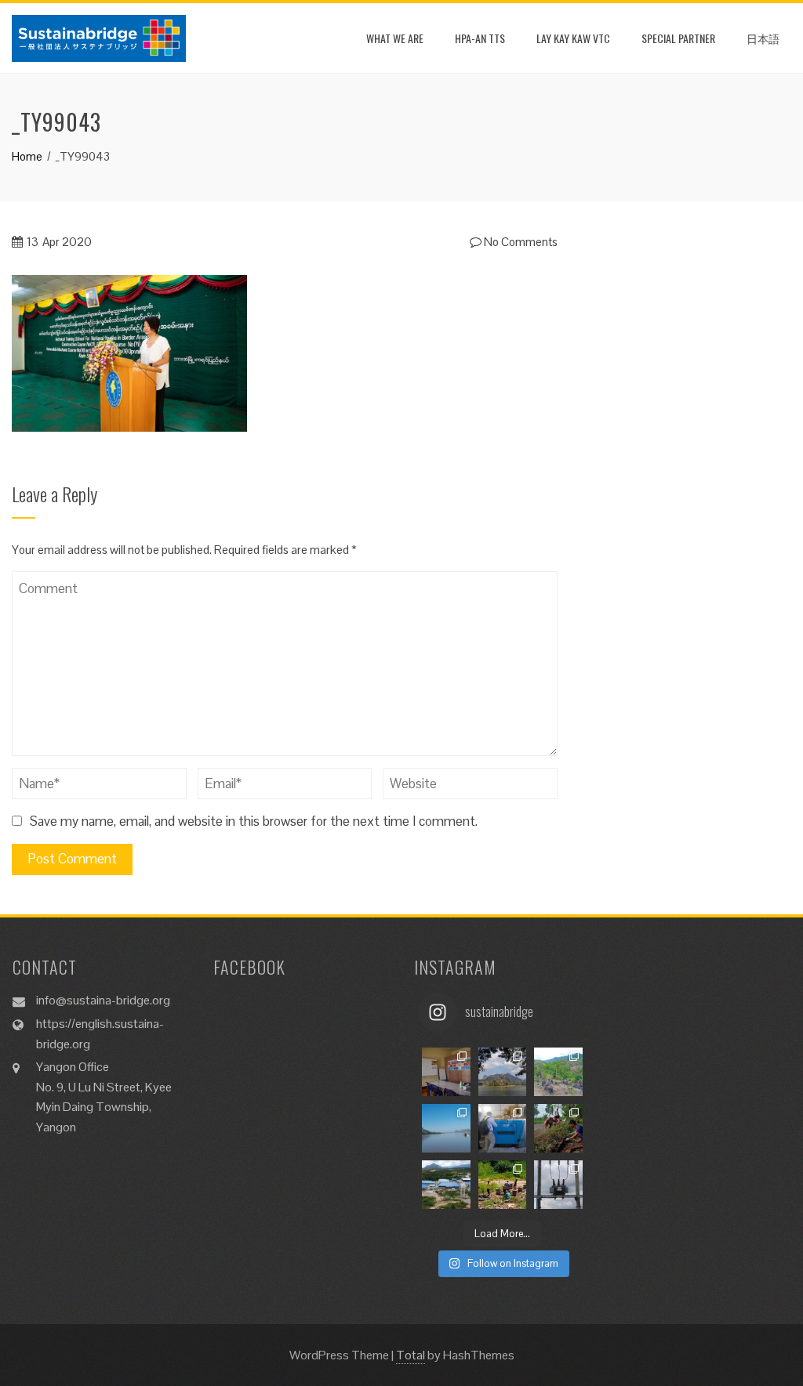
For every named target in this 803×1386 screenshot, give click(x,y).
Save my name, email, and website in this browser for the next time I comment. (254, 821)
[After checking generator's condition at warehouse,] (502, 1128)
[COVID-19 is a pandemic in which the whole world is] (558, 1128)
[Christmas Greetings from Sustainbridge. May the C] (446, 1128)
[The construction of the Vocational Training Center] (446, 1184)
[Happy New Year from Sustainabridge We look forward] (558, 1072)
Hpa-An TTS (480, 38)
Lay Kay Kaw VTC (573, 38)
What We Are (394, 38)
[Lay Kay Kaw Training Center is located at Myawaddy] (446, 1072)
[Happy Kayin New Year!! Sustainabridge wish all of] (502, 1072)
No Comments (519, 241)
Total (410, 1355)
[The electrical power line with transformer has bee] (558, 1184)
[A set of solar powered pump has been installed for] (502, 1184)
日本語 (763, 38)
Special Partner (678, 38)
